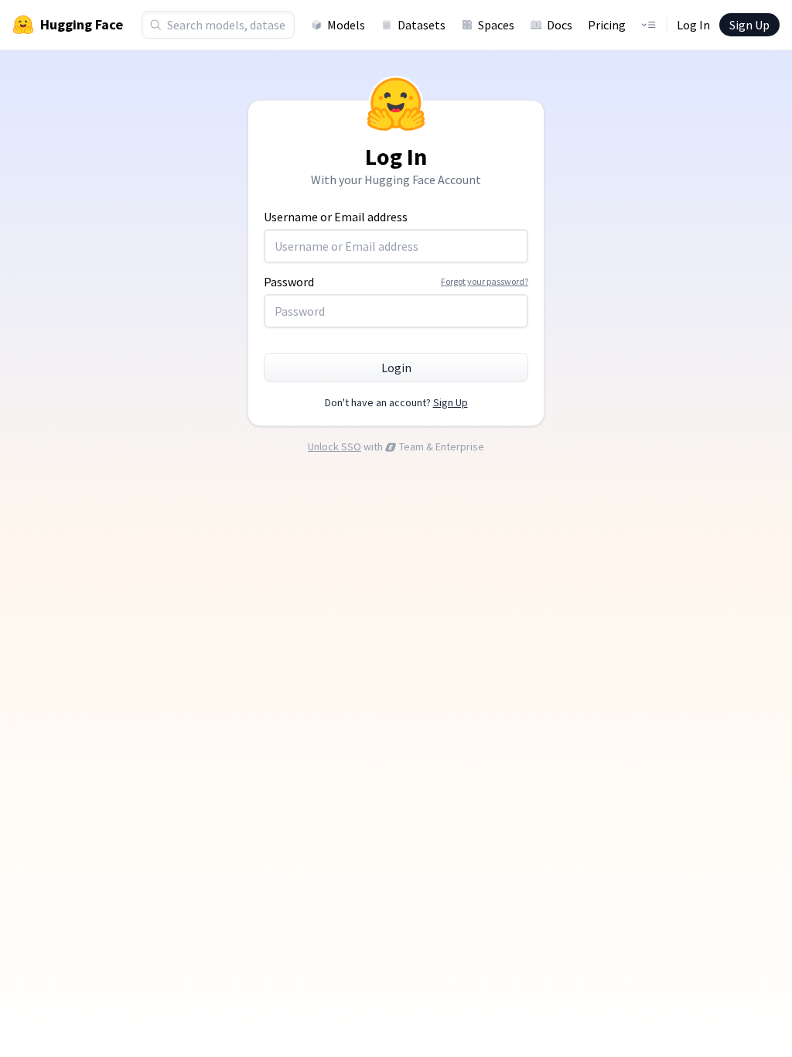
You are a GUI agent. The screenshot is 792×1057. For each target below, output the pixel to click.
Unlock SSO (334, 446)
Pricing (607, 24)
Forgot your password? (484, 281)
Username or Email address (336, 216)
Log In (693, 24)
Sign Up (749, 24)
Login (396, 367)
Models (346, 24)
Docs (559, 24)
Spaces (496, 24)
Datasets (422, 24)
